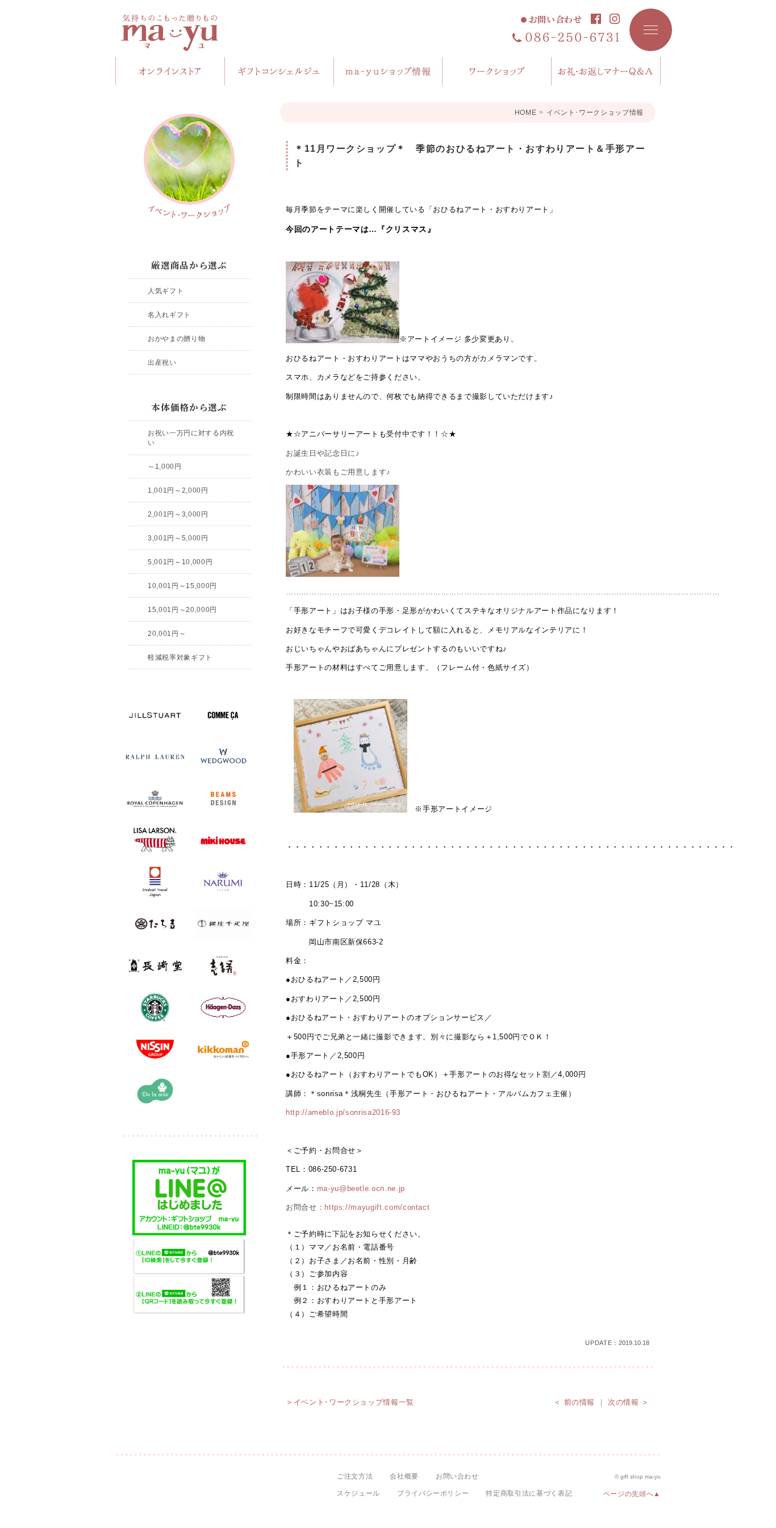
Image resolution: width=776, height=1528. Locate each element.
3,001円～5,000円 (178, 538)
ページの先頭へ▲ (632, 1494)
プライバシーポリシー (433, 1493)
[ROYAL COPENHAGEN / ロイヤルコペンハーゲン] (155, 799)
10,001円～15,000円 (182, 585)
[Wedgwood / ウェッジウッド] (223, 757)
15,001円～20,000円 (182, 609)
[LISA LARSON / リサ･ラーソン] (155, 840)
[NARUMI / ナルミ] (223, 882)
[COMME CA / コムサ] (223, 715)
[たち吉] (155, 924)
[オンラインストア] (170, 71)
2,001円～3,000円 (178, 514)
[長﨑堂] (155, 966)
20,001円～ (167, 633)
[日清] (155, 1050)
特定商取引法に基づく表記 (529, 1493)
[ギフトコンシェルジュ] (279, 71)
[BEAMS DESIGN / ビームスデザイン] (223, 799)
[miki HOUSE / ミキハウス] (223, 840)
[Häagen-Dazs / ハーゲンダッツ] (223, 1007)
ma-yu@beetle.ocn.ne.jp (361, 1188)
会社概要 (404, 1476)
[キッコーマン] (223, 1050)
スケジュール (358, 1493)
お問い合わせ (555, 20)
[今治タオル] (155, 882)
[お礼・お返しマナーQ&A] (606, 71)
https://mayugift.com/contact (376, 1207)
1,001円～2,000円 (178, 490)
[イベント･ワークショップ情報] (189, 166)
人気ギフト (165, 290)
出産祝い (162, 362)
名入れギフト (169, 314)
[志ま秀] (223, 966)
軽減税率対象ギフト (180, 657)
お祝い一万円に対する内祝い (191, 438)
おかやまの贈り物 (176, 338)
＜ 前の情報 (574, 1402)
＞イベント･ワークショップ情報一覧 (350, 1402)
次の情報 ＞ (628, 1402)
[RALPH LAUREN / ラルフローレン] (155, 757)
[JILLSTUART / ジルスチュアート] (155, 715)
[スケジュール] (497, 71)
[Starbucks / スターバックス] (155, 1007)
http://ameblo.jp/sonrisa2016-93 (343, 1112)
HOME (526, 112)
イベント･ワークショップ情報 (595, 112)
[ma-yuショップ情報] (388, 71)
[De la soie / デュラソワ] (155, 1091)
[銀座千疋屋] (223, 924)
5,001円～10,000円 (180, 561)
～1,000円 (165, 466)
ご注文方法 (355, 1476)
